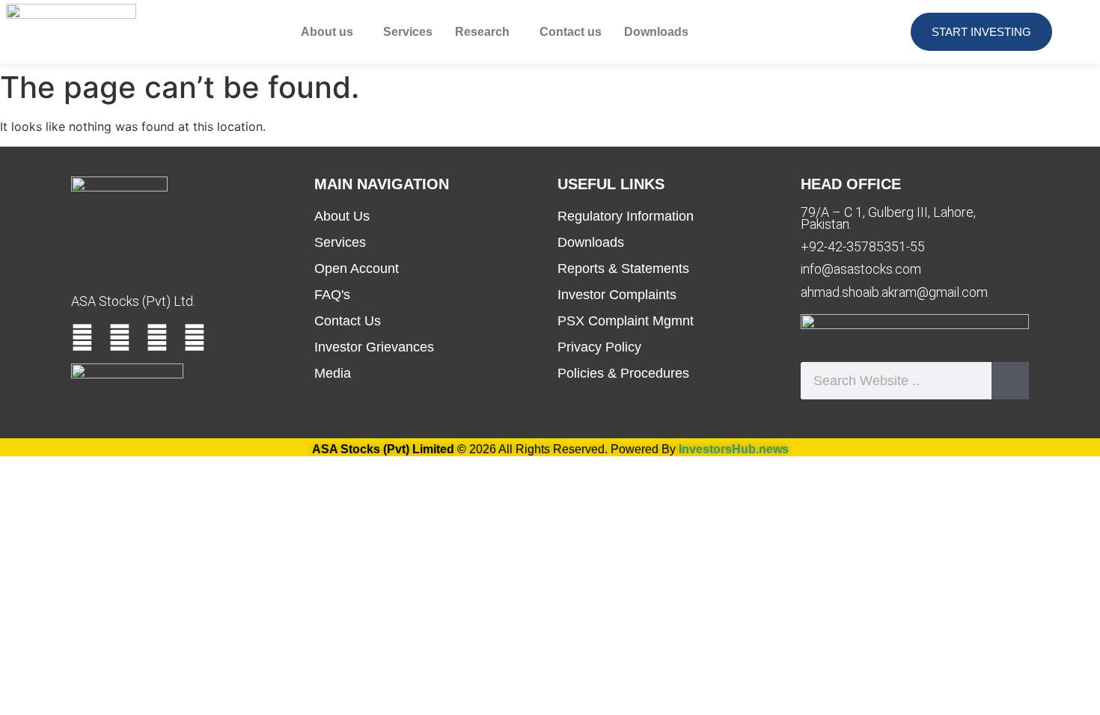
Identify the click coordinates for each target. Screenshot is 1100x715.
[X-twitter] (157, 337)
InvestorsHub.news (734, 449)
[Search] (1010, 380)
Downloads (656, 31)
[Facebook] (82, 337)
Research (482, 31)
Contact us (571, 31)
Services (408, 31)
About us (327, 31)
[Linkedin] (120, 337)
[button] (331, 32)
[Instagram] (194, 337)
